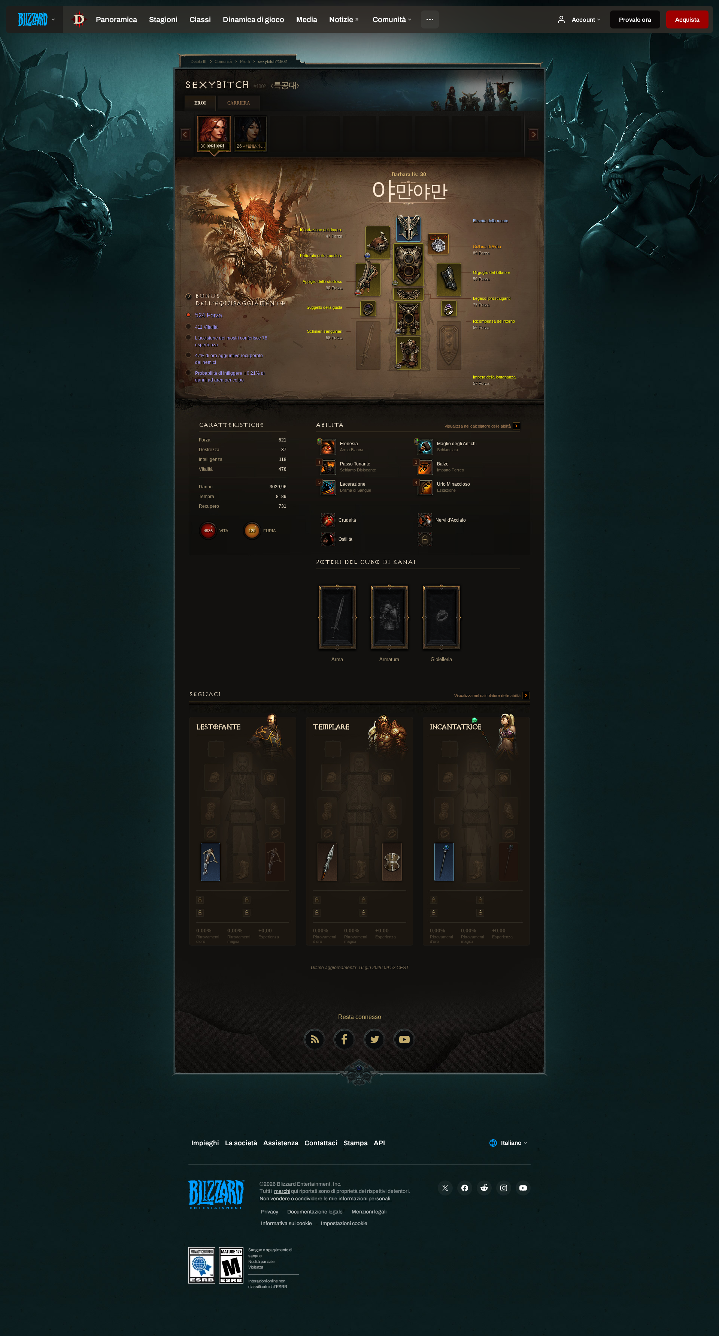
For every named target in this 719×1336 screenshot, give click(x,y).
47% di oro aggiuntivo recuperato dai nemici (229, 359)
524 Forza (208, 315)
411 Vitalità (206, 327)
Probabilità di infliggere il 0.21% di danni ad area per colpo (230, 377)
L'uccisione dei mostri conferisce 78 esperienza (231, 341)
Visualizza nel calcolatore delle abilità (478, 426)
